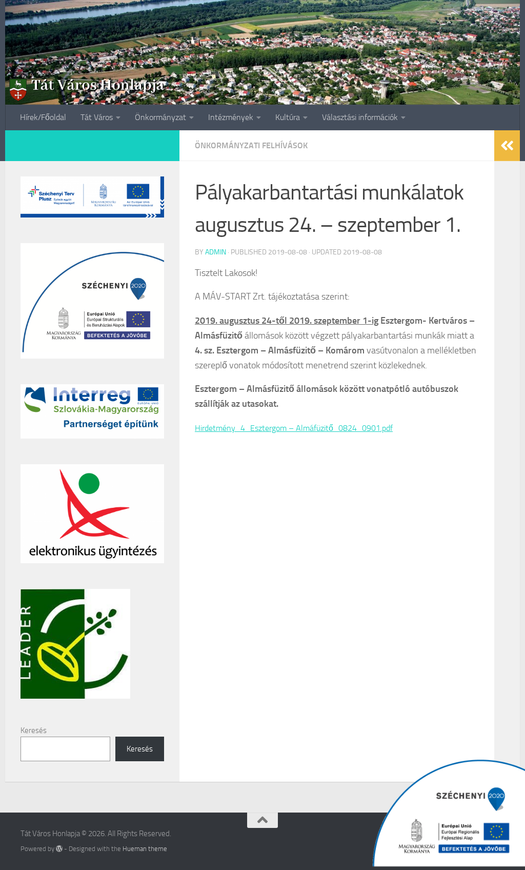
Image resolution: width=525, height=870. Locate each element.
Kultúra (287, 117)
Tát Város (96, 117)
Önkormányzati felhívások (251, 145)
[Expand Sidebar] (507, 145)
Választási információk (360, 117)
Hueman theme (145, 849)
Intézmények (230, 117)
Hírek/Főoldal (43, 117)
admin (215, 252)
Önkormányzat (160, 117)
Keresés (34, 730)
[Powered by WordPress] (59, 848)
